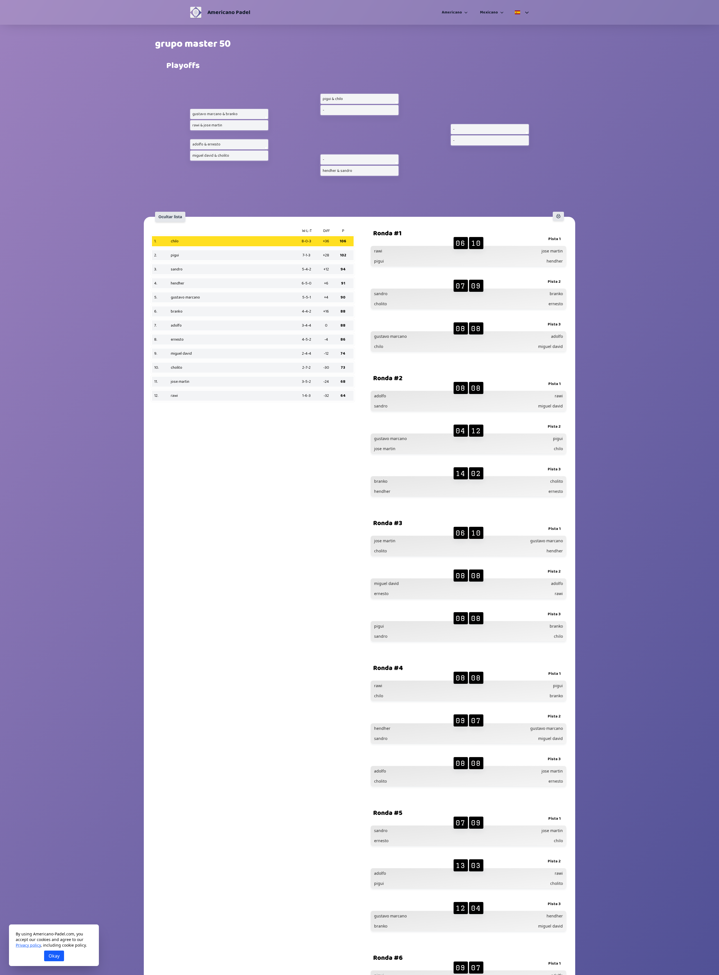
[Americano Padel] (196, 12)
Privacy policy (28, 945)
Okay (54, 956)
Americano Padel (228, 12)
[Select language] (521, 12)
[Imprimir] (558, 216)
